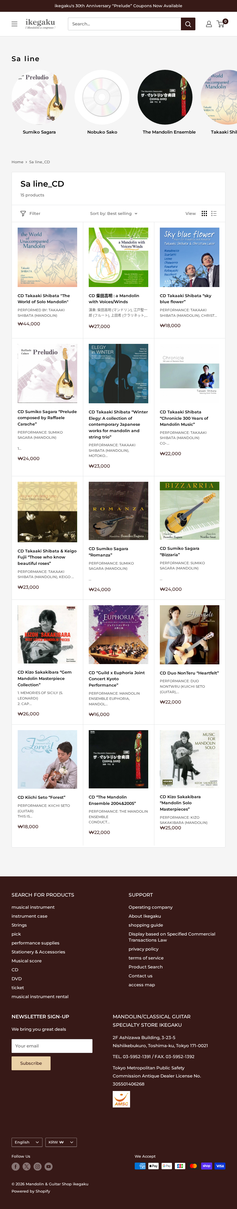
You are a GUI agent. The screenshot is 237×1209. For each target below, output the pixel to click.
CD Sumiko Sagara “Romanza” (108, 552)
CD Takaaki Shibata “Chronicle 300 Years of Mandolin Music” (184, 418)
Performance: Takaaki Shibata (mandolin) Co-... (183, 437)
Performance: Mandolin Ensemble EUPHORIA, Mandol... (114, 698)
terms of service (146, 958)
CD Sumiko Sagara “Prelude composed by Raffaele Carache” (47, 418)
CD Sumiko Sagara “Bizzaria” (179, 551)
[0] (220, 23)
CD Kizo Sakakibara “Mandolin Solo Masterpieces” (180, 803)
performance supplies (36, 943)
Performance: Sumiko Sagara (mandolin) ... (111, 571)
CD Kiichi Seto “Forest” (41, 797)
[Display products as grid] (204, 213)
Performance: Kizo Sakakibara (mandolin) (184, 825)
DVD (17, 978)
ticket (18, 987)
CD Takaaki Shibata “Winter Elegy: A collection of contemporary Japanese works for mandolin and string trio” (118, 424)
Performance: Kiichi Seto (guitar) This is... (44, 810)
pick (16, 934)
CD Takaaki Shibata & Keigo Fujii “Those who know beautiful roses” (47, 557)
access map (142, 984)
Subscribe (31, 1063)
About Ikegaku (145, 916)
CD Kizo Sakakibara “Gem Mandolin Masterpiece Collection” (45, 678)
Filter (34, 213)
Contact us (141, 976)
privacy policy (143, 949)
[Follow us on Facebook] (16, 1167)
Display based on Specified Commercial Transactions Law (172, 937)
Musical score (27, 961)
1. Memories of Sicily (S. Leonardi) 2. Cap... (40, 698)
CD (15, 969)
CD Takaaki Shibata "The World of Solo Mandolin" (44, 299)
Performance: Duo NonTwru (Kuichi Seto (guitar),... (182, 686)
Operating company (151, 907)
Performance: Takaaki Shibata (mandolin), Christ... (188, 313)
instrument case (29, 916)
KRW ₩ (56, 1142)
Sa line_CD (39, 162)
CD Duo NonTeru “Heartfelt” (189, 673)
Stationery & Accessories (38, 952)
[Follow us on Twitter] (27, 1167)
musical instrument (33, 907)
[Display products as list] (213, 213)
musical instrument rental (40, 996)
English (22, 1142)
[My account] (209, 24)
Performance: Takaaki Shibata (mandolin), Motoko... (112, 450)
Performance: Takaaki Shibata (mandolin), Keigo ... (46, 574)
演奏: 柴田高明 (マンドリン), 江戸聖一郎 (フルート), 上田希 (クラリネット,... (118, 313)
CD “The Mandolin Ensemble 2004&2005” (112, 800)
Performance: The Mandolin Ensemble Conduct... (118, 816)
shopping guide (146, 925)
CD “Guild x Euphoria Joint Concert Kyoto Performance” (117, 679)
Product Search (146, 967)
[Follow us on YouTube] (49, 1167)
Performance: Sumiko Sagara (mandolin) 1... (40, 440)
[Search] (188, 24)
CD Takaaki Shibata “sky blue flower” (185, 299)
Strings (19, 925)
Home (17, 162)
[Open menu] (14, 24)
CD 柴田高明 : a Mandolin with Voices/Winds (114, 299)
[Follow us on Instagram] (38, 1167)
